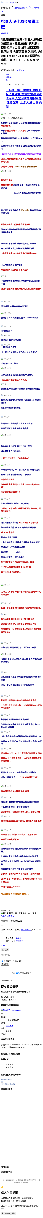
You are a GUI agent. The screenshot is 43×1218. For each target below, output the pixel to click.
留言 (29, 930)
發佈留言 (5, 964)
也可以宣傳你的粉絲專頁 (8, 1084)
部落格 (8, 77)
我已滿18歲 (6, 1213)
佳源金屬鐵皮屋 (7, 916)
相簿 (8, 75)
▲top (3, 945)
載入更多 (5, 950)
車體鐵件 (19, 941)
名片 (8, 80)
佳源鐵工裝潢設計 (6, 1079)
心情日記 (20, 70)
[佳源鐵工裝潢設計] (2, 1082)
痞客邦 (24, 930)
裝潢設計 (19, 938)
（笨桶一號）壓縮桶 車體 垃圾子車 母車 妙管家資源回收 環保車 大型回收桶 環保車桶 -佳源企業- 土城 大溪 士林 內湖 (24, 98)
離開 (13, 1213)
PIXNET (11, 1180)
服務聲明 (26, 1182)
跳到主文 (5, 33)
